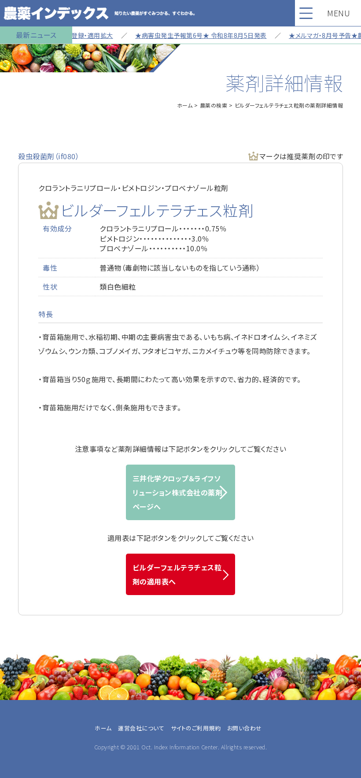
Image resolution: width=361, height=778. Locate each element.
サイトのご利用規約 (196, 728)
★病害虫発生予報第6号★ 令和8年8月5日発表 (193, 35)
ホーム (185, 105)
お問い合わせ (244, 728)
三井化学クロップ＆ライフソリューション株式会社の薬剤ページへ (178, 492)
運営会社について (141, 728)
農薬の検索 (214, 105)
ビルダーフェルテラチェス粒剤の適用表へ (177, 574)
